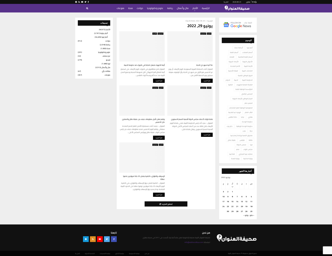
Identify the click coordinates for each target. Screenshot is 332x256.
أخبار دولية (104, 33)
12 (246, 201)
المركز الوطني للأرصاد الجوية (242, 98)
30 (228, 211)
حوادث (140, 8)
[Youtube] (100, 239)
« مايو (252, 215)
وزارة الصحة (235, 158)
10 (223, 196)
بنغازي (250, 117)
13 (242, 201)
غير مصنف (106, 56)
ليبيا (251, 144)
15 (232, 201)
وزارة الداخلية (248, 158)
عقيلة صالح (232, 140)
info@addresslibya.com (194, 242)
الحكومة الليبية (247, 80)
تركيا (242, 117)
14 (237, 201)
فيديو (108, 60)
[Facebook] (114, 239)
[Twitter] (107, 239)
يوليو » (245, 215)
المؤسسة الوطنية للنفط (244, 89)
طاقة (251, 140)
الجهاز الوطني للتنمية (245, 75)
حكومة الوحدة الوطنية (244, 126)
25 (251, 211)
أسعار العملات (247, 52)
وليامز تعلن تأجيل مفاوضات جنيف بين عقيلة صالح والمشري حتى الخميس (143, 120)
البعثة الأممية (233, 70)
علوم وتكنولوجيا (155, 8)
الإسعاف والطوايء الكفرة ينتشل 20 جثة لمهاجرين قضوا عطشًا (144, 177)
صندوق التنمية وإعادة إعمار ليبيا (241, 135)
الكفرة (230, 84)
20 (242, 206)
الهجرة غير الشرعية (234, 112)
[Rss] (93, 239)
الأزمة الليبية (248, 66)
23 (228, 206)
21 (237, 206)
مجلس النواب (248, 149)
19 (246, 206)
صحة (130, 8)
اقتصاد (231, 56)
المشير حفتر (248, 103)
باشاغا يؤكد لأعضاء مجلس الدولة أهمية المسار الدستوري (192, 119)
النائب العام (249, 112)
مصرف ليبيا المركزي (246, 154)
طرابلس (242, 140)
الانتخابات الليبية (247, 70)
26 (246, 211)
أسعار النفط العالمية (245, 56)
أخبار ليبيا (160, 34)
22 (232, 206)
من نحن (147, 253)
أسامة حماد (238, 47)
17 (223, 201)
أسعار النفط (234, 52)
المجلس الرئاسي (247, 93)
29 (232, 211)
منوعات (120, 8)
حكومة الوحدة (247, 121)
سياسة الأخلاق (119, 253)
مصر (237, 149)
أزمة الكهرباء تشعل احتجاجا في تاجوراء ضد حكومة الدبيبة (144, 65)
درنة (251, 130)
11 (251, 201)
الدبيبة (236, 80)
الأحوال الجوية (247, 61)
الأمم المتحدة (235, 66)
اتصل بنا (226, 1)
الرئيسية (206, 8)
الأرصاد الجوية (233, 61)
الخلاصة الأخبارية (90, 253)
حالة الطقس (232, 117)
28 (237, 211)
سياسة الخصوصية (134, 253)
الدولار (228, 80)
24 (223, 206)
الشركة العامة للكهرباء (245, 84)
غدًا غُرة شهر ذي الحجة (204, 65)
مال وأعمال (183, 8)
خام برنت (229, 126)
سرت (244, 130)
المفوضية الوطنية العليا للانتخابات (241, 107)
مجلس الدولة (241, 144)
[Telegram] (86, 239)
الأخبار (195, 8)
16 (228, 201)
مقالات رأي (106, 71)
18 (251, 206)
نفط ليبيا (232, 154)
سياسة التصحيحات (105, 253)
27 (242, 211)
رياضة (170, 8)
